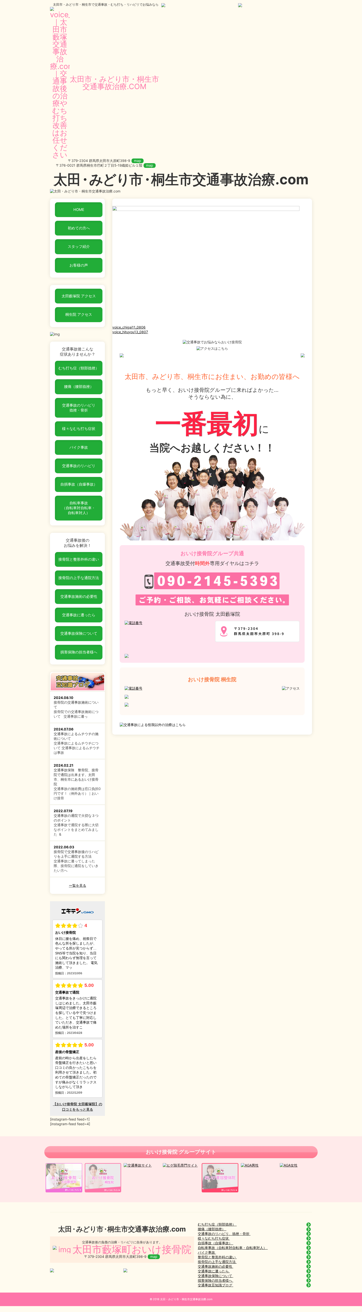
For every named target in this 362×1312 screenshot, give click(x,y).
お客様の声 (78, 265)
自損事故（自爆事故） (78, 484)
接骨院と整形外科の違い (78, 559)
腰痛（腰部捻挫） (79, 386)
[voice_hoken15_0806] (205, 322)
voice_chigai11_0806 (129, 327)
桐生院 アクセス (78, 314)
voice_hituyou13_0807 (130, 332)
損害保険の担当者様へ (78, 652)
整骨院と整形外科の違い (217, 1257)
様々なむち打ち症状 (78, 428)
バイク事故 (78, 447)
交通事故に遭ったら (78, 615)
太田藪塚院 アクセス (79, 296)
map (137, 160)
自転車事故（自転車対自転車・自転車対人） (78, 508)
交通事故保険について (78, 633)
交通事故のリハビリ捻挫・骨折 (78, 407)
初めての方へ (79, 228)
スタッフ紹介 (79, 246)
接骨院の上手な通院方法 (78, 577)
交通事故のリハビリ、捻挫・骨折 (224, 1234)
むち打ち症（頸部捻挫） (78, 368)
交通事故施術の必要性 (78, 596)
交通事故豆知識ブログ (215, 1285)
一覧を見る (77, 885)
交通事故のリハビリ (78, 465)
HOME (78, 209)
